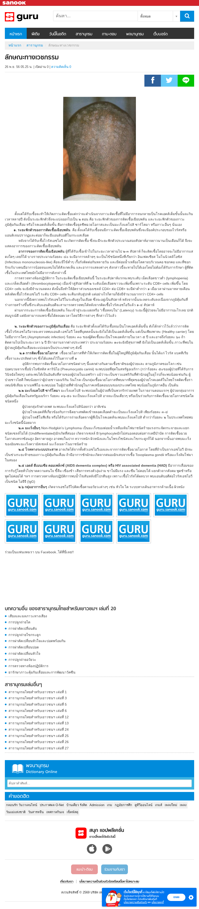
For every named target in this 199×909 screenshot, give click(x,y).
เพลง (183, 805)
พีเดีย (36, 34)
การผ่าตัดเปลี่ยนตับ (22, 628)
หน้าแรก (16, 34)
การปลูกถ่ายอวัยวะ (22, 660)
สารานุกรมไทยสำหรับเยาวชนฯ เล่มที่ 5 (37, 704)
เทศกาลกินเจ (55, 812)
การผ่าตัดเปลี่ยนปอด (23, 647)
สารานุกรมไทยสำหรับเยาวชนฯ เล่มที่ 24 (38, 729)
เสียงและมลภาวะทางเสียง (27, 616)
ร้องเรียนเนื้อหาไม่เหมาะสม (124, 881)
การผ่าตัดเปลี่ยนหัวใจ (24, 653)
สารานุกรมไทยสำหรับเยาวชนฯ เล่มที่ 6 (37, 711)
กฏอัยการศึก (123, 805)
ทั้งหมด (145, 16)
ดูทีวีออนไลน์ (143, 805)
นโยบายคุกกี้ (158, 902)
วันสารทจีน (36, 812)
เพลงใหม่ (171, 805)
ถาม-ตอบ (109, 34)
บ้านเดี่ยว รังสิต (76, 805)
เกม (109, 805)
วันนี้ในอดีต (57, 34)
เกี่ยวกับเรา (66, 881)
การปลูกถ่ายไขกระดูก (24, 635)
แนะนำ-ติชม (84, 870)
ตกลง (176, 897)
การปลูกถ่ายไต (19, 622)
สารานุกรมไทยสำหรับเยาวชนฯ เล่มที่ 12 (38, 717)
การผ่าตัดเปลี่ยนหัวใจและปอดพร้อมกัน (37, 641)
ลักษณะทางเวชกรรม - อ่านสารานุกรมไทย (30, 16)
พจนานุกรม (135, 34)
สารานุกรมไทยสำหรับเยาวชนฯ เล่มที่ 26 (38, 742)
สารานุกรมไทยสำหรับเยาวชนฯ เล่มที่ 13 (38, 723)
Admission (97, 805)
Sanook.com (14, 3)
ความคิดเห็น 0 (61, 67)
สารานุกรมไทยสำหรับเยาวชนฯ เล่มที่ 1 (37, 692)
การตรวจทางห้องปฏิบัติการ (28, 666)
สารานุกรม (84, 34)
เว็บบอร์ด (160, 34)
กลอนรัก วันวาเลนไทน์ (21, 805)
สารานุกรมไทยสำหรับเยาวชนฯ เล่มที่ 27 (38, 748)
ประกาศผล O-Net (52, 805)
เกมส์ (158, 805)
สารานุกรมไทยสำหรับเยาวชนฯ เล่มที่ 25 (38, 736)
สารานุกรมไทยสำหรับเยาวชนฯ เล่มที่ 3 (37, 698)
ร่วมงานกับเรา (114, 870)
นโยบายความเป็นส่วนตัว (135, 902)
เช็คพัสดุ (72, 812)
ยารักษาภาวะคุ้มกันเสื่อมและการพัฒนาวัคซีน (41, 672)
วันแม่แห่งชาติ (15, 812)
